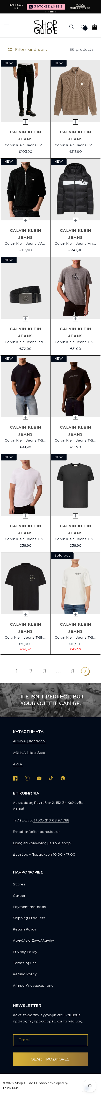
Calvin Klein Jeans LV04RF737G (32, 145)
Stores (19, 884)
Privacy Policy (25, 952)
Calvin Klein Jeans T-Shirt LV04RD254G (39, 539)
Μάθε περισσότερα (80, 6)
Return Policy (24, 929)
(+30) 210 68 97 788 (51, 820)
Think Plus (10, 1087)
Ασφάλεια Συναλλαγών (33, 940)
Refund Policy (25, 974)
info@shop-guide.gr (42, 831)
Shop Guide (24, 1083)
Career (19, 895)
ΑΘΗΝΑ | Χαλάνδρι (29, 741)
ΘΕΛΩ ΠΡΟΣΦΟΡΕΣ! (50, 1059)
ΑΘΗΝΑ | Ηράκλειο (29, 752)
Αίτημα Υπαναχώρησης (33, 985)
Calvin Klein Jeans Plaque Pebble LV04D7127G (45, 342)
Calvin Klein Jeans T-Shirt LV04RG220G (40, 440)
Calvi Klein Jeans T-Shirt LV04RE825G (38, 637)
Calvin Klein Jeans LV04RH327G (33, 243)
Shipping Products (29, 918)
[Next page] (85, 671)
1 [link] (16, 671)
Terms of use (25, 963)
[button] (6, 27)
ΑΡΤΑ (18, 764)
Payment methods (29, 906)
